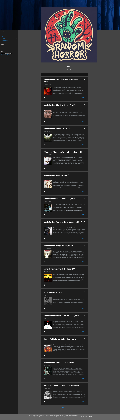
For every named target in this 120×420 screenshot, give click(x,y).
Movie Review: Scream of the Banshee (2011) (63, 222)
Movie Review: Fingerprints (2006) (58, 245)
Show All (83, 74)
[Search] (96, 3)
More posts (64, 407)
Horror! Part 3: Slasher (53, 292)
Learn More (84, 416)
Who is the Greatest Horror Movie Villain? (61, 386)
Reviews (69, 69)
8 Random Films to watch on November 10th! (63, 152)
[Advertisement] (93, 91)
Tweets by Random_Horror (6, 54)
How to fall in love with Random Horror (60, 339)
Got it (90, 416)
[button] (84, 79)
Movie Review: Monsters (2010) (57, 128)
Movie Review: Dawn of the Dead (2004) (60, 269)
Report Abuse (4, 48)
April (3, 36)
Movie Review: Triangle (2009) (56, 175)
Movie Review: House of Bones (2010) (60, 199)
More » (83, 97)
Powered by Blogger (69, 411)
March (3, 38)
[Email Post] (44, 98)
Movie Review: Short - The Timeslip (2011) (62, 316)
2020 (2, 34)
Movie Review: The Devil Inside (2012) (60, 105)
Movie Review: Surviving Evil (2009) (59, 362)
